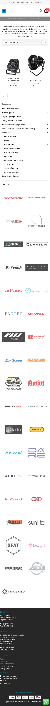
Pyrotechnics (8, 156)
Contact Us (4, 661)
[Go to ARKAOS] (13, 290)
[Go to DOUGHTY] (36, 429)
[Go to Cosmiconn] (36, 406)
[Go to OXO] (36, 499)
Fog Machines (9, 144)
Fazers (6, 140)
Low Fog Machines (11, 152)
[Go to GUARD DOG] (13, 522)
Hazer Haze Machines (12, 148)
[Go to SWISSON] (13, 499)
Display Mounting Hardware (12, 121)
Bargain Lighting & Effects (11, 117)
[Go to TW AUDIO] (36, 360)
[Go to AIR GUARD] (13, 360)
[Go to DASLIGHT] (36, 545)
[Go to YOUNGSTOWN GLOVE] (13, 383)
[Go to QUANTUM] (36, 244)
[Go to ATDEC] (13, 476)
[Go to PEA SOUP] (13, 221)
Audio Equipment (8, 113)
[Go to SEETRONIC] (13, 198)
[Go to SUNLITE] (36, 522)
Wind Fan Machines (13, 79)
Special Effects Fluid (11, 168)
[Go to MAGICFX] (13, 406)
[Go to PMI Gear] (13, 337)
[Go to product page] (13, 65)
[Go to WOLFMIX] (36, 476)
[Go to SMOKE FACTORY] (13, 568)
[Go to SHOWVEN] (36, 313)
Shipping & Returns (6, 666)
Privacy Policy (5, 669)
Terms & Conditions (7, 664)
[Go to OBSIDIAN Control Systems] (36, 267)
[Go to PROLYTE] (13, 452)
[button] (4, 11)
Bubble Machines (10, 136)
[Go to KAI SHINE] (36, 337)
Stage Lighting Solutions (11, 176)
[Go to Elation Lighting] (13, 267)
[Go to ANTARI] (36, 383)
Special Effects (7, 132)
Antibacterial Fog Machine (11, 109)
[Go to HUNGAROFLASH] (36, 198)
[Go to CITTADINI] (13, 429)
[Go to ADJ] (36, 568)
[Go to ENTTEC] (13, 313)
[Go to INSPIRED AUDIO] (36, 221)
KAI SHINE (36, 84)
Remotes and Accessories (13, 160)
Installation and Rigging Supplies (13, 124)
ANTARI (13, 83)
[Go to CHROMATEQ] (13, 591)
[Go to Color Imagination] (13, 244)
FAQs (2, 659)
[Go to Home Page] (2, 19)
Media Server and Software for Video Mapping (18, 128)
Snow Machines (9, 164)
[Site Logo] (16, 11)
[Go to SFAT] (13, 545)
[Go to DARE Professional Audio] (36, 452)
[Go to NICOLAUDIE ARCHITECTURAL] (36, 290)
